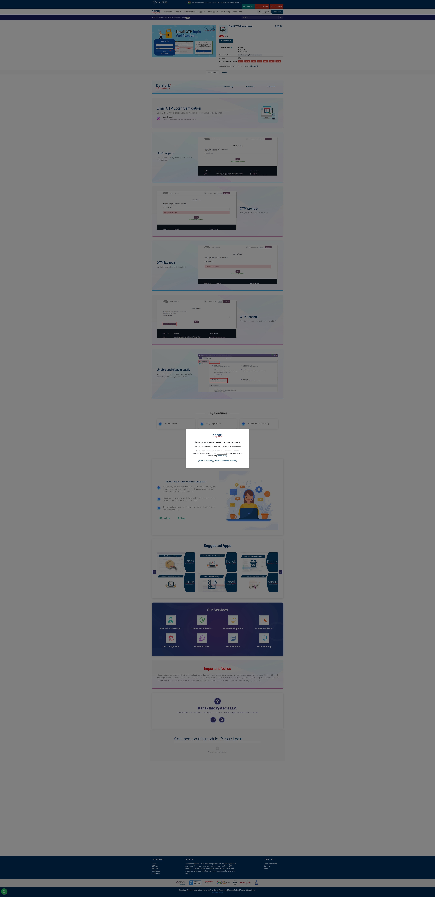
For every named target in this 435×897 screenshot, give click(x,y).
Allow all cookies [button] (205, 461)
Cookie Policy (222, 456)
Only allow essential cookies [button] (225, 461)
